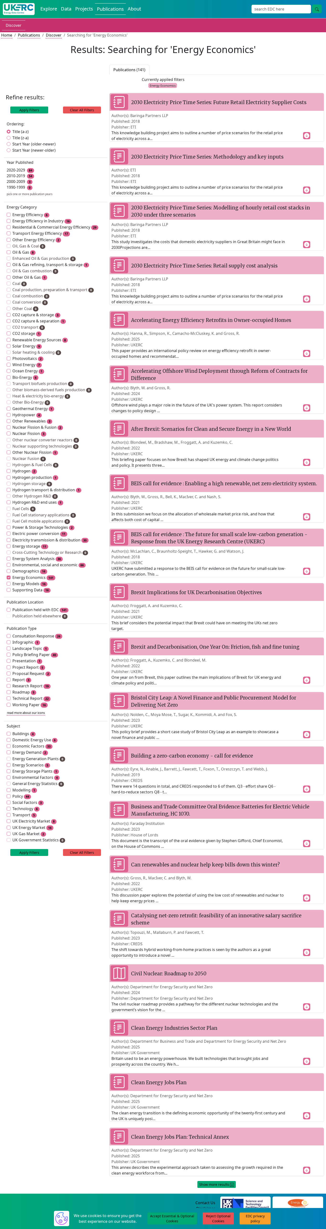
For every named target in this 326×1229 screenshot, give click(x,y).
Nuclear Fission (28, 433)
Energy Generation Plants (37, 758)
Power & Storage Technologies (42, 527)
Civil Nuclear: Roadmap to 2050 (168, 974)
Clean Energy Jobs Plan (159, 1082)
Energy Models (29, 583)
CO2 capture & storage (35, 314)
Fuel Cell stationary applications (43, 515)
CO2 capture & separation (38, 321)
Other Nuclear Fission (34, 452)
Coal (18, 283)
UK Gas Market (28, 833)
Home (6, 35)
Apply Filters (29, 110)
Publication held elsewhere (39, 616)
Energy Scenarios (30, 765)
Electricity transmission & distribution (49, 540)
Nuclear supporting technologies (44, 446)
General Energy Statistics (37, 783)
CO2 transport (27, 327)
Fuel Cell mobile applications (40, 521)
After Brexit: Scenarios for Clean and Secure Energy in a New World (211, 429)
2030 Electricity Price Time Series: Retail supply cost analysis (204, 266)
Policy (20, 796)
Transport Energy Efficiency (40, 233)
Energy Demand (29, 752)
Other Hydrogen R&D (34, 496)
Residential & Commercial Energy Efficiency (54, 227)
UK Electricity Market (33, 821)
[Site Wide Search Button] (317, 9)
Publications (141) (129, 69)
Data (66, 8)
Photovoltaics (27, 358)
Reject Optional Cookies (218, 1218)
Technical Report (30, 698)
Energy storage (29, 546)
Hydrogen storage (31, 483)
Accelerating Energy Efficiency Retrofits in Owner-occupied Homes (211, 320)
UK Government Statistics (37, 840)
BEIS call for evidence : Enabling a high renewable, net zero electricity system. (224, 483)
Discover (13, 25)
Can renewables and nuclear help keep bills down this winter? (205, 865)
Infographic (25, 642)
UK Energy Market (32, 827)
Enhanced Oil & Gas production (43, 258)
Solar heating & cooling (35, 352)
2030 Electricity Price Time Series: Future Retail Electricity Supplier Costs (218, 102)
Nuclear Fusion (28, 458)
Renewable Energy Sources (39, 339)
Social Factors (27, 802)
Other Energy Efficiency (35, 239)
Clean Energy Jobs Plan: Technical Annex (180, 1137)
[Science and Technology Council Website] (245, 1203)
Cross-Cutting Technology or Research (49, 552)
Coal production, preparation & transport (52, 289)
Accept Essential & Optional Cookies (172, 1218)
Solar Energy (26, 346)
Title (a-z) (20, 131)
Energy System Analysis (36, 558)
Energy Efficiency (29, 214)
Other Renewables (31, 421)
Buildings (23, 733)
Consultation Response (36, 636)
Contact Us (205, 1202)
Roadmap (23, 692)
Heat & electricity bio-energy (40, 396)
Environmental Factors (35, 777)
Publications (110, 9)
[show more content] (306, 135)
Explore (48, 8)
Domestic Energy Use (34, 740)
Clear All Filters (82, 110)
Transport (23, 815)
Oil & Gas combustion (34, 270)
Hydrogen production (34, 477)
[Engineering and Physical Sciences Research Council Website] (298, 1203)
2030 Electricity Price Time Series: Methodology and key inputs (207, 157)
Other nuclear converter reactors (44, 440)
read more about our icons (26, 713)
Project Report (27, 667)
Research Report (30, 686)
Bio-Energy (24, 377)
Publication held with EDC (39, 609)
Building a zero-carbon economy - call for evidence (192, 756)
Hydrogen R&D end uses (36, 502)
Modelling (23, 790)
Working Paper (29, 704)
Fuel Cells (23, 508)
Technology (25, 808)
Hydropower (26, 414)
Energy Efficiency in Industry (41, 221)
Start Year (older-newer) (34, 144)
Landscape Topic (29, 648)
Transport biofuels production (42, 383)
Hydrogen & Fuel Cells (34, 464)
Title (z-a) (20, 137)
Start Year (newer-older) (34, 150)
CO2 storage (26, 333)
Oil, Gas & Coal (27, 246)
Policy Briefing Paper (34, 654)
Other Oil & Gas (28, 277)
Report (20, 679)
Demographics (28, 571)
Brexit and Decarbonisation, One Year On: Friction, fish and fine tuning (215, 647)
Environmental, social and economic (48, 564)
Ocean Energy (27, 371)
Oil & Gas (23, 252)
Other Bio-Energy (30, 402)
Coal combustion (29, 296)
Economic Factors (31, 746)
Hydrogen (23, 471)
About (134, 8)
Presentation (26, 660)
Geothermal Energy (32, 408)
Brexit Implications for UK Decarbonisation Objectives (196, 592)
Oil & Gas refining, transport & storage (49, 264)
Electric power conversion (38, 533)
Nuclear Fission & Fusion (36, 427)
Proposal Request (30, 673)
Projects (84, 8)
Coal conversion (29, 302)
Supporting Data (30, 590)
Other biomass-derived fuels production (51, 389)
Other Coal (24, 308)
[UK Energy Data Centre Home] (19, 9)
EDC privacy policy (255, 1218)
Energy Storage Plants (34, 771)
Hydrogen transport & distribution (45, 489)
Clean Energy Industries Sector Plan (174, 1028)
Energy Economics (32, 577)
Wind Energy (26, 364)
